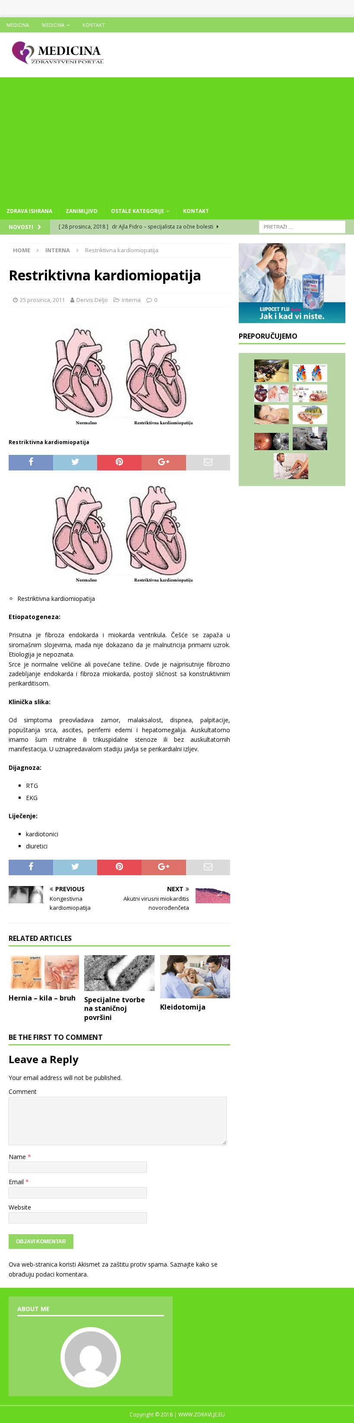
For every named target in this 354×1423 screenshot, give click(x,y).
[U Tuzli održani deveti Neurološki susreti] (271, 370)
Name (18, 1157)
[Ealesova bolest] (271, 442)
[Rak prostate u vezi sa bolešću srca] (271, 393)
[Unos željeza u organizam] (310, 393)
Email (17, 1182)
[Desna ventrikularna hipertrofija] (310, 373)
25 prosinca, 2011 (42, 300)
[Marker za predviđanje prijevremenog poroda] (310, 415)
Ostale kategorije (137, 211)
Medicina (17, 25)
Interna (131, 300)
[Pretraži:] (302, 226)
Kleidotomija (182, 1007)
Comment (23, 1091)
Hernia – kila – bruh (42, 998)
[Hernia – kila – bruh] (44, 972)
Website (20, 1207)
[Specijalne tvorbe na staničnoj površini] (119, 973)
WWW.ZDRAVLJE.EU (201, 1414)
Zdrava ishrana (29, 211)
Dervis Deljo (92, 300)
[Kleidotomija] (195, 976)
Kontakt (93, 25)
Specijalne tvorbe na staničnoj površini (114, 1009)
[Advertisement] (177, 137)
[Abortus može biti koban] (291, 466)
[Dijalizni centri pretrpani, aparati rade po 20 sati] (310, 438)
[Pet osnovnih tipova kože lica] (271, 414)
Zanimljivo (82, 211)
